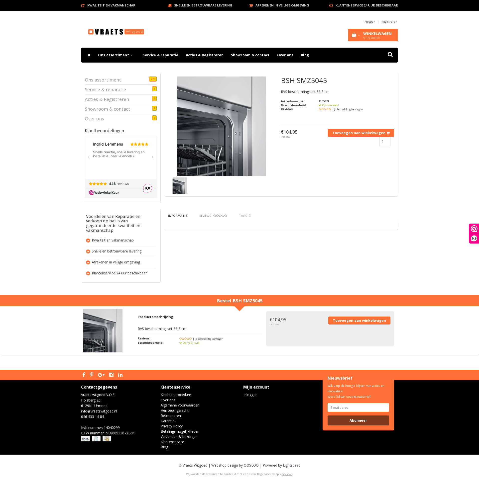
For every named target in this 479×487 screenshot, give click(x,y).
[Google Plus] (102, 375)
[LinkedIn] (121, 375)
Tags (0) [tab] (245, 216)
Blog (305, 55)
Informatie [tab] (177, 216)
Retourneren (171, 415)
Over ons (285, 55)
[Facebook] (84, 375)
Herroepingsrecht (175, 410)
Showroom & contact (250, 55)
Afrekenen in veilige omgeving (282, 5)
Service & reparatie (160, 55)
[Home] (87, 55)
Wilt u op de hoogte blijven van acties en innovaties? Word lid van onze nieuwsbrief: (356, 391)
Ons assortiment (114, 55)
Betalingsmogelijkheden (180, 431)
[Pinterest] (92, 375)
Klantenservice (172, 441)
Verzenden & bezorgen (179, 436)
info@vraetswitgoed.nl (99, 411)
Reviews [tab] (205, 216)
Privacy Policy (172, 426)
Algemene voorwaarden (180, 405)
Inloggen (369, 21)
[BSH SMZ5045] (221, 126)
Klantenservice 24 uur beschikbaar (367, 5)
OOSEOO (251, 465)
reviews (287, 474)
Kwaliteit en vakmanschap (111, 5)
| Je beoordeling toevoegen (347, 109)
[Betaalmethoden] (96, 438)
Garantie (167, 420)
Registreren (389, 21)
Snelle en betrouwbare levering (203, 5)
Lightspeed (292, 465)
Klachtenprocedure (176, 394)
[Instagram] (112, 375)
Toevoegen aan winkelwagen (359, 132)
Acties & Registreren (205, 55)
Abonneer (358, 420)
